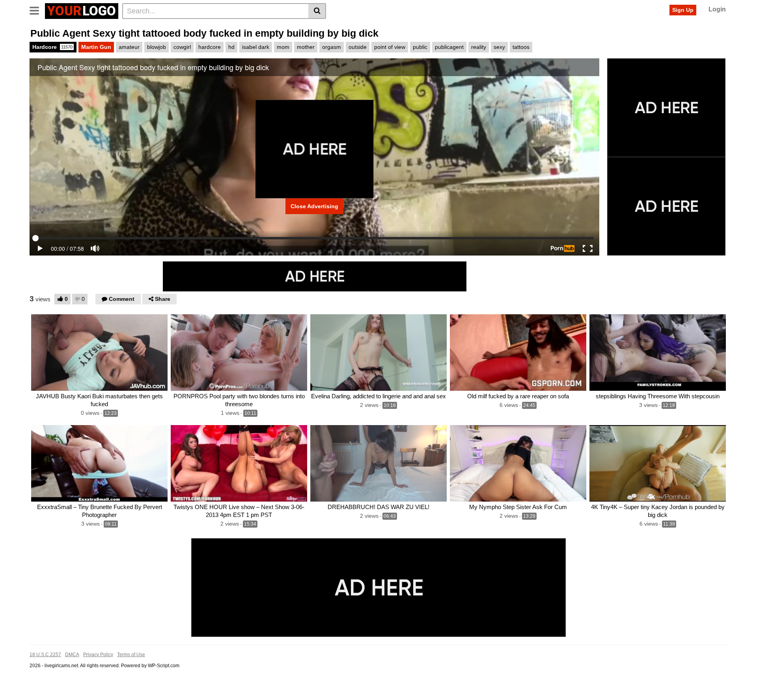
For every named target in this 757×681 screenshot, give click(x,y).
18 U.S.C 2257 (45, 654)
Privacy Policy (98, 654)
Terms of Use (131, 654)
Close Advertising (314, 206)
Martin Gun (96, 47)
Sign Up (683, 10)
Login (717, 9)
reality (478, 47)
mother (306, 47)
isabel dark (255, 47)
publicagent (449, 47)
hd (231, 47)
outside (358, 47)
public (420, 47)
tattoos (521, 47)
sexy (499, 47)
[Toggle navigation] (37, 9)
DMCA (72, 654)
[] (317, 11)
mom (283, 47)
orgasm (331, 47)
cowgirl (182, 47)
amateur (129, 47)
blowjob (156, 47)
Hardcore (52, 47)
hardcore (209, 47)
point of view (389, 47)
